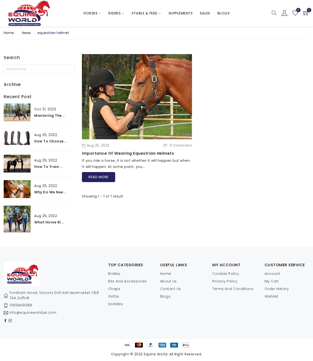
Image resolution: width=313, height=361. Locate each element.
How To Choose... (50, 141)
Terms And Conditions (232, 288)
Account (272, 273)
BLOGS (223, 13)
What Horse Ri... (49, 222)
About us (168, 281)
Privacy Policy (224, 281)
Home (9, 32)
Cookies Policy (225, 273)
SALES (205, 13)
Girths (113, 296)
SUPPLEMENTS (180, 13)
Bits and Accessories (127, 281)
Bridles (114, 273)
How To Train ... (48, 166)
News (26, 32)
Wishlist (271, 296)
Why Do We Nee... (50, 192)
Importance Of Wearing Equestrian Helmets (128, 153)
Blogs (165, 296)
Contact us (170, 288)
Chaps (114, 288)
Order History (277, 288)
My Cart (272, 281)
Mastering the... (49, 115)
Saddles (115, 304)
